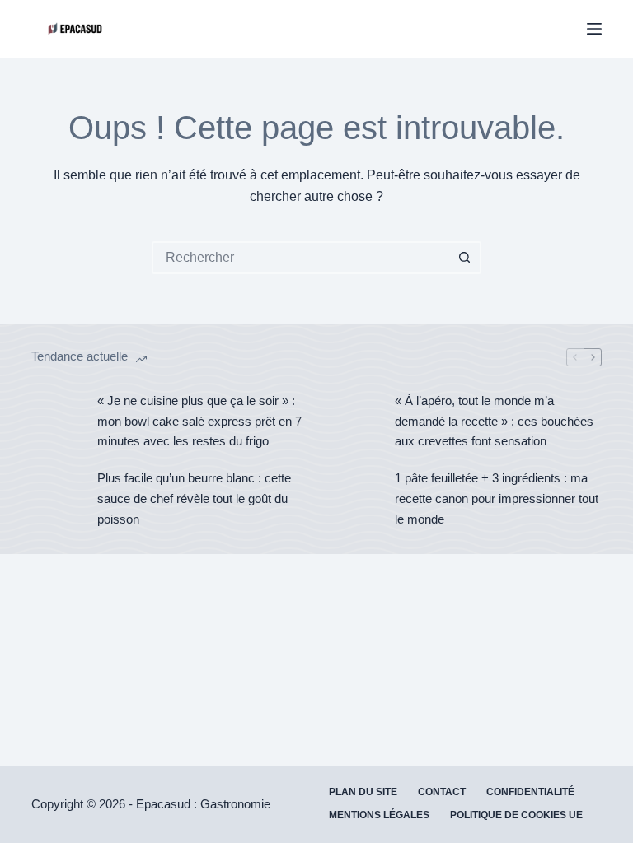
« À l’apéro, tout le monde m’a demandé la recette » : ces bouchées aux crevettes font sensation (494, 421)
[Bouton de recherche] (464, 257)
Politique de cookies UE (516, 815)
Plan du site (363, 792)
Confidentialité (530, 792)
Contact (442, 792)
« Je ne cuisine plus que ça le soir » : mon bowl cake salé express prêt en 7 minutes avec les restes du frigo (199, 421)
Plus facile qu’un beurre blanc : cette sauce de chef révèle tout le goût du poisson (194, 498)
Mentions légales (379, 815)
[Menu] (594, 28)
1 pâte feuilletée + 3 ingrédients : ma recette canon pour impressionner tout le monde (496, 498)
